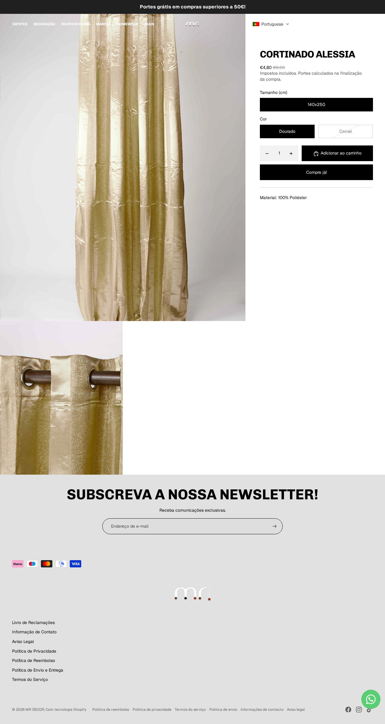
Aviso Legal (23, 641)
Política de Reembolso (33, 660)
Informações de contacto (262, 709)
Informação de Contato (34, 632)
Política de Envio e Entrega (37, 670)
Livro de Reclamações (33, 622)
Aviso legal (296, 709)
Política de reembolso (110, 709)
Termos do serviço (190, 709)
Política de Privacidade (34, 651)
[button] (271, 24)
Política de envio (223, 709)
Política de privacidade (152, 709)
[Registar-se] (274, 526)
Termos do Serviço (30, 679)
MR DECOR (35, 709)
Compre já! (316, 172)
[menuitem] (19, 24)
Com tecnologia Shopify (66, 709)
